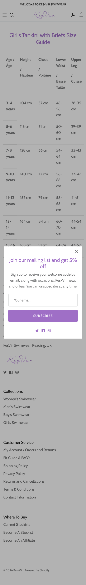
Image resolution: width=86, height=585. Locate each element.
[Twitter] (37, 330)
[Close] (76, 251)
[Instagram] (49, 330)
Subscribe (43, 316)
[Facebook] (43, 330)
